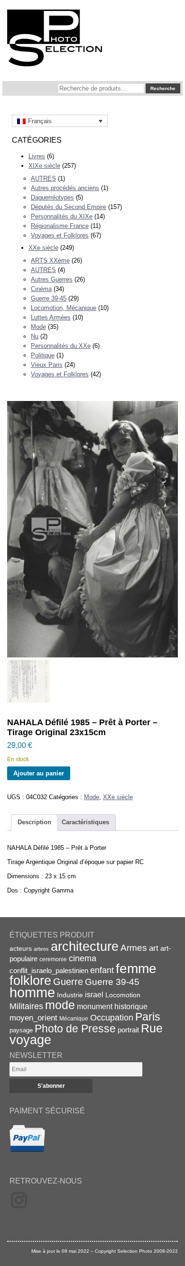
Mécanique (73, 1018)
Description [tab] (34, 822)
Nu (34, 336)
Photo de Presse (75, 1028)
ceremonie (53, 959)
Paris (147, 1017)
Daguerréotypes (52, 197)
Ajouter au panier (38, 773)
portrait (128, 1030)
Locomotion (122, 995)
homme (32, 992)
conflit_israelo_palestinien (48, 971)
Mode (38, 326)
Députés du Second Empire (68, 206)
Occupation (111, 1017)
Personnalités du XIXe (61, 216)
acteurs (20, 948)
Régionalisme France (60, 225)
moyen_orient (33, 1017)
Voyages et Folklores (60, 235)
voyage (30, 1039)
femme (136, 968)
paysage (21, 1030)
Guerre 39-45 (48, 298)
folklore (30, 981)
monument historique (112, 1006)
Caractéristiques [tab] (85, 822)
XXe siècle (43, 247)
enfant (102, 970)
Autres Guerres (52, 279)
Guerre (68, 981)
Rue (152, 1028)
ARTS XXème (50, 260)
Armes (133, 947)
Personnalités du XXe (61, 345)
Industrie (70, 995)
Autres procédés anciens (65, 187)
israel (94, 995)
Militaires (26, 1006)
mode (60, 1004)
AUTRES (43, 178)
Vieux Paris (47, 364)
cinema (82, 958)
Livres (36, 156)
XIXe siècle (44, 165)
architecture (85, 946)
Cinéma (41, 288)
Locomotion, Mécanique (63, 307)
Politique (43, 355)
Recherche (163, 88)
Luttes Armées (51, 317)
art (153, 948)
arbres (41, 949)
